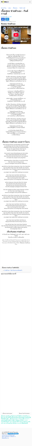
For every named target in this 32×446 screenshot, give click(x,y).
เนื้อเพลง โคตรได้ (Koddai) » (24, 413)
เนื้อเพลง (15, 8)
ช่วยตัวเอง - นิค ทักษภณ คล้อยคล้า (13, 270)
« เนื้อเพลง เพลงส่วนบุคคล (7, 413)
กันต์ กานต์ (22, 8)
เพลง (9, 8)
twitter (16, 433)
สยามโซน (3, 8)
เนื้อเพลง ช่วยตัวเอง (25, 242)
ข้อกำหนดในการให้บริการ (9, 436)
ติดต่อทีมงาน (5, 438)
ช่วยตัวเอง (15, 79)
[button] (30, 2)
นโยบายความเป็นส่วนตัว (8, 435)
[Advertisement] (16, 255)
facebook (11, 433)
